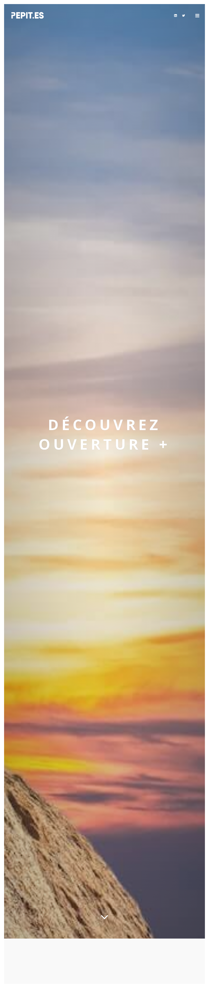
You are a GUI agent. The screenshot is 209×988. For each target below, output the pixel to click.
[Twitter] (183, 15)
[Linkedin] (175, 15)
